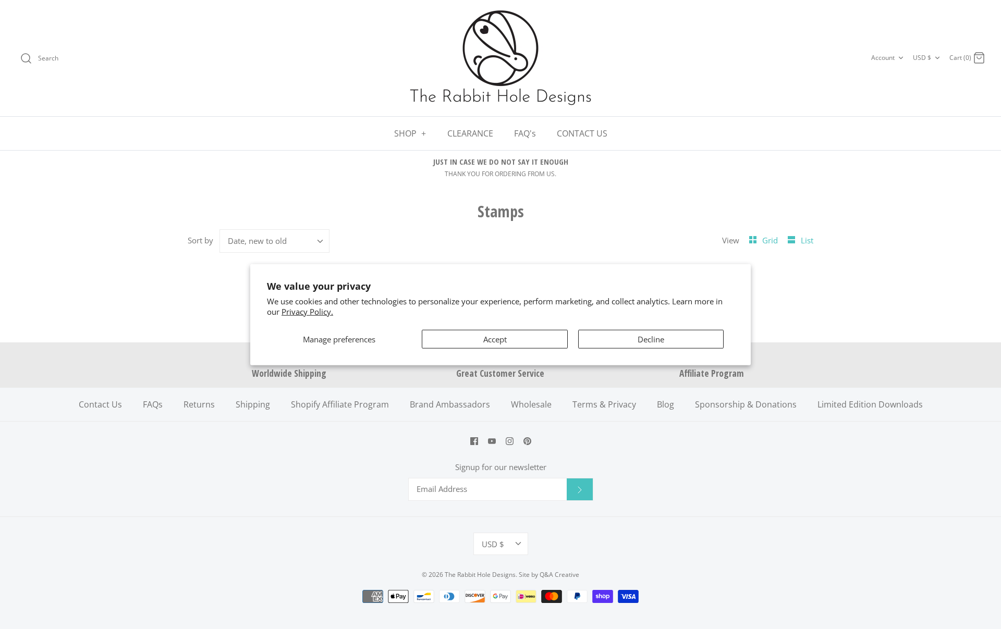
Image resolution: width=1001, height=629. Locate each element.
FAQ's (525, 133)
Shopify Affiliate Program (340, 404)
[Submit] (580, 489)
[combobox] (274, 241)
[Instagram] (510, 441)
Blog (665, 404)
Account (883, 57)
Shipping (253, 404)
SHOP (410, 133)
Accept (495, 339)
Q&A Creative (559, 574)
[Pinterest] (527, 441)
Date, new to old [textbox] (257, 240)
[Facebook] (474, 441)
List (807, 240)
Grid (771, 240)
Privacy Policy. (307, 311)
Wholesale (531, 404)
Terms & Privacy (604, 404)
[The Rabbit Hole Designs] (500, 58)
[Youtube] (492, 441)
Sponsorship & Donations (746, 404)
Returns (199, 404)
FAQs (153, 404)
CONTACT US (582, 133)
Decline (651, 339)
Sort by (200, 240)
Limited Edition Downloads (870, 404)
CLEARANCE (470, 133)
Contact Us (100, 404)
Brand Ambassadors (450, 404)
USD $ (922, 57)
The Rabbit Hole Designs (480, 574)
